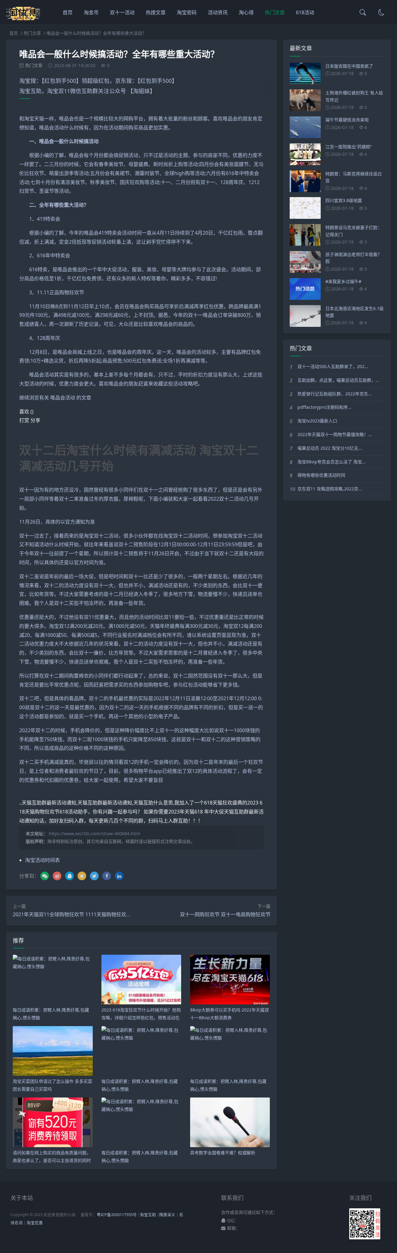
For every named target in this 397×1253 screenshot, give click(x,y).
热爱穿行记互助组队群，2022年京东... (334, 394)
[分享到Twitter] (94, 876)
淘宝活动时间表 (42, 860)
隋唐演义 (167, 1214)
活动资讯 (218, 12)
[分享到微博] (57, 876)
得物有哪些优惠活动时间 (321, 475)
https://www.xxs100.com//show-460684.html (94, 833)
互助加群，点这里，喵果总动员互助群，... (338, 380)
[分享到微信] (44, 876)
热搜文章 (156, 12)
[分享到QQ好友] (69, 876)
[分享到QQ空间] (82, 876)
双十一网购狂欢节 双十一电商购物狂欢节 (225, 914)
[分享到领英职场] (119, 876)
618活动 (305, 12)
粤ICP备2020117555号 (117, 1214)
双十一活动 (122, 12)
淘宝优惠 (34, 1222)
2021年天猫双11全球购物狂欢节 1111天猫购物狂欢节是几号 (79, 914)
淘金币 (91, 12)
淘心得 (246, 12)
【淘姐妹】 (141, 91)
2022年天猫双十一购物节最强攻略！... (334, 434)
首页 (68, 12)
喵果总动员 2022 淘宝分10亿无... (329, 448)
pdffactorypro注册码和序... (324, 407)
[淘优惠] (23, 18)
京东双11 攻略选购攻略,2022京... (329, 489)
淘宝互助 (148, 1214)
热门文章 (275, 12)
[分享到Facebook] (106, 876)
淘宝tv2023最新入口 (317, 421)
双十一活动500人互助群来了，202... (332, 366)
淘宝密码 (187, 12)
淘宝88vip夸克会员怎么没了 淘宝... (331, 462)
